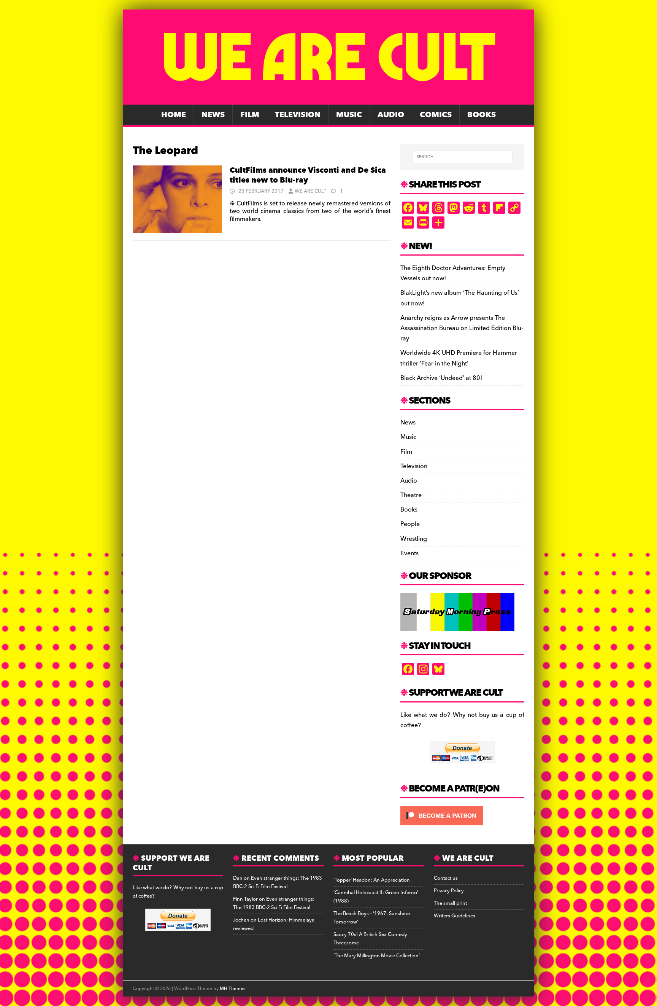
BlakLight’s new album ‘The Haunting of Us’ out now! (459, 298)
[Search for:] (462, 156)
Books (481, 114)
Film (249, 114)
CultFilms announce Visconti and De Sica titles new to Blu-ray (308, 175)
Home (173, 114)
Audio (391, 114)
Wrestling (413, 539)
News (213, 114)
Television (298, 114)
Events (409, 553)
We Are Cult (310, 191)
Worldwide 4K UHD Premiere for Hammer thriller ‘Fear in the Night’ (458, 358)
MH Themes (232, 989)
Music (349, 114)
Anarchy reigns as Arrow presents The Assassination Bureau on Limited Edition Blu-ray (461, 328)
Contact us (446, 878)
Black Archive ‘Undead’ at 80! (441, 378)
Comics (436, 114)
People (410, 524)
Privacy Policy (449, 891)
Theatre (411, 495)
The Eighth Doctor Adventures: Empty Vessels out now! (452, 273)
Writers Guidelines (454, 916)
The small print (450, 903)
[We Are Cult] (328, 99)
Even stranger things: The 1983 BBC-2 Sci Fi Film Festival (277, 882)
